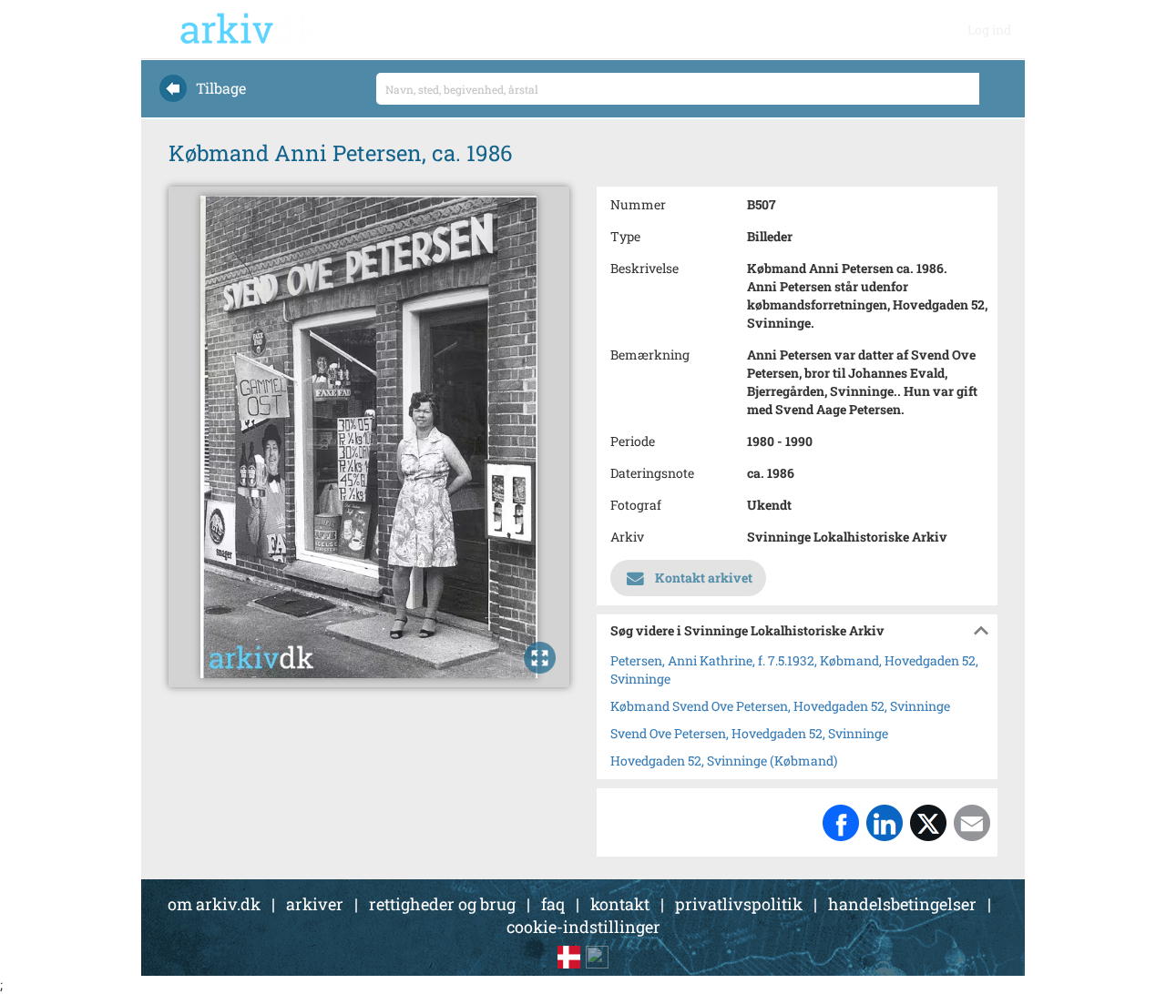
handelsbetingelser (902, 904)
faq (553, 904)
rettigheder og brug (442, 904)
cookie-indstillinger (583, 927)
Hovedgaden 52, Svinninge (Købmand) (723, 760)
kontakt (619, 904)
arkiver (314, 904)
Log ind (989, 29)
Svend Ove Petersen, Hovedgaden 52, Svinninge (749, 733)
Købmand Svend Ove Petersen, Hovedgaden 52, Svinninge (780, 706)
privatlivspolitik (739, 904)
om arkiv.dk (214, 904)
